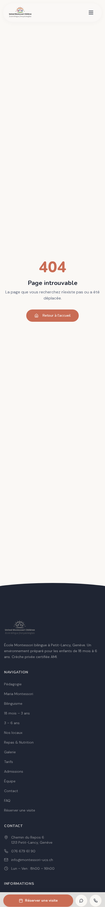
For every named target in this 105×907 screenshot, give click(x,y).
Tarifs (8, 761)
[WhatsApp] (81, 900)
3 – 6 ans (12, 723)
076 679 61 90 (23, 851)
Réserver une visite (41, 900)
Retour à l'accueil (57, 315)
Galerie (10, 752)
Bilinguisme (13, 703)
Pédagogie (13, 684)
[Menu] (91, 12)
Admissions (13, 771)
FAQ (7, 800)
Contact (11, 791)
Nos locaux (13, 732)
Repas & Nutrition (19, 742)
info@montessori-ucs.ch (32, 859)
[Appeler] (95, 900)
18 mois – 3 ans (17, 713)
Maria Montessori (18, 693)
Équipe (10, 781)
